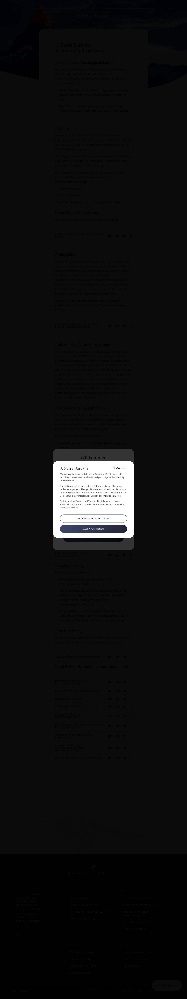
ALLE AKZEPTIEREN (93, 528)
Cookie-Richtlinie (110, 489)
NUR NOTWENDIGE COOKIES (93, 518)
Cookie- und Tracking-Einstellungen (93, 501)
